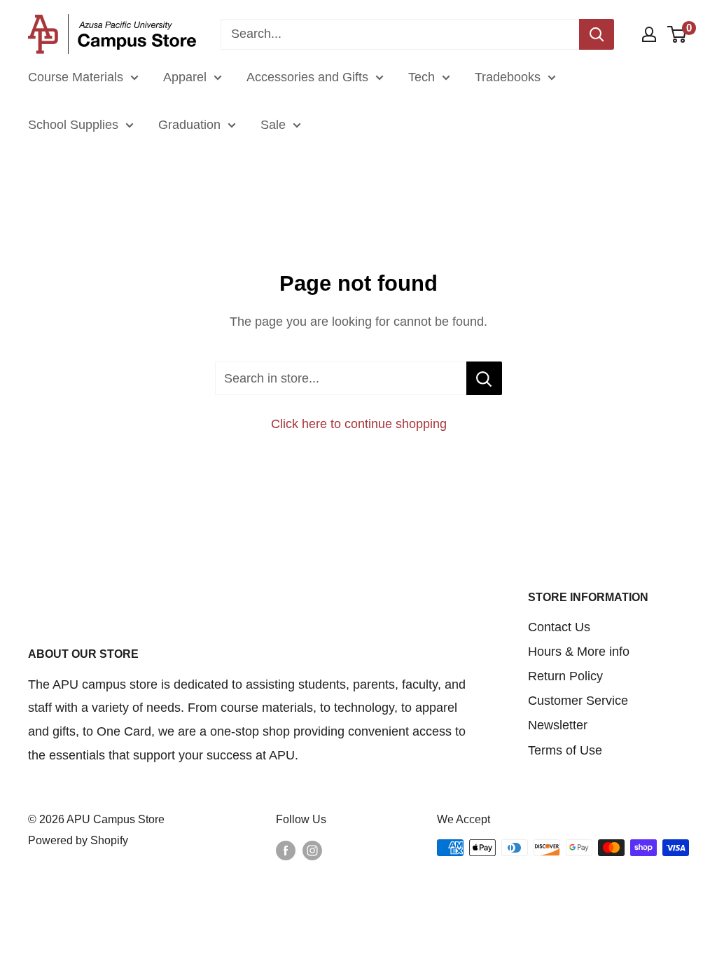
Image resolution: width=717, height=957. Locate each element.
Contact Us (559, 627)
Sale (273, 125)
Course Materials (75, 77)
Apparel (185, 77)
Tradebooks (508, 77)
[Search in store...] (484, 378)
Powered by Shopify (78, 840)
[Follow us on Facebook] (285, 849)
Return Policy (565, 676)
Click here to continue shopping (359, 424)
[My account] (649, 34)
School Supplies (73, 125)
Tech (421, 77)
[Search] (596, 34)
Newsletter (557, 725)
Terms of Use (565, 750)
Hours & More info (578, 652)
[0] (677, 34)
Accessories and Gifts (307, 77)
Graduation (189, 125)
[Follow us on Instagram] (312, 849)
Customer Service (578, 701)
